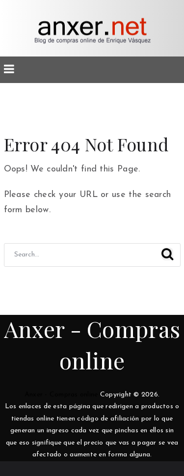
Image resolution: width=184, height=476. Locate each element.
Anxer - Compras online (61, 394)
